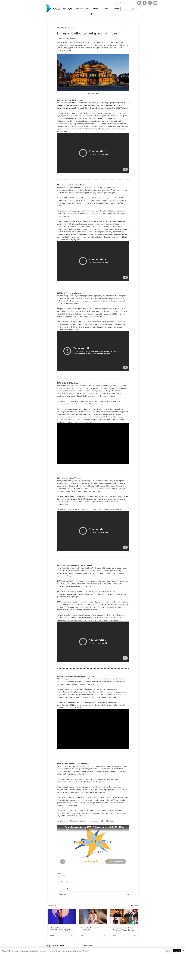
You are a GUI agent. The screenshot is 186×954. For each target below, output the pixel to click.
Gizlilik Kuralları (83, 951)
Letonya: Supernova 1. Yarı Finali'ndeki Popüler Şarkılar (123, 929)
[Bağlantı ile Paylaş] (72, 888)
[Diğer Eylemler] (128, 28)
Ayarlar (168, 951)
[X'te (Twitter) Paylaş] (63, 888)
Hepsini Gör (135, 905)
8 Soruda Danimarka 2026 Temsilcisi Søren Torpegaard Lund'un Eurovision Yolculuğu (61, 929)
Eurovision (69, 882)
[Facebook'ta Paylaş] (58, 888)
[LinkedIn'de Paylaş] (67, 888)
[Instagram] (150, 3)
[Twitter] (139, 3)
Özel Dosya (61, 877)
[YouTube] (155, 3)
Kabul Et (177, 951)
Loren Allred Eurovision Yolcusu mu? (90, 929)
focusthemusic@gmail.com (54, 947)
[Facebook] (145, 3)
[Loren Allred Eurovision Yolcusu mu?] (93, 916)
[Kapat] (184, 950)
